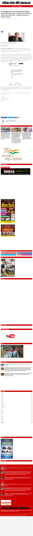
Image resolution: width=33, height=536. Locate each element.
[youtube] (8, 253)
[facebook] (24, 253)
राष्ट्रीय (4, 8)
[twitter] (8, 254)
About (27, 513)
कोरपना (16, 396)
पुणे (16, 414)
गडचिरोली (16, 397)
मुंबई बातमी (16, 421)
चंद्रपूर (16, 400)
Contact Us (30, 513)
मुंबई (16, 419)
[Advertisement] (16, 25)
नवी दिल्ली (16, 405)
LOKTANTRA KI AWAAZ (16, 6)
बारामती (16, 416)
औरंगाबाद (16, 393)
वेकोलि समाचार (16, 422)
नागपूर (16, 410)
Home (2, 8)
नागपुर (16, 408)
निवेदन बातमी (16, 411)
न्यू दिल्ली (16, 413)
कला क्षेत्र (16, 394)
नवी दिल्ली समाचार (16, 407)
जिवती (16, 402)
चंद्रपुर (16, 399)
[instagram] (24, 254)
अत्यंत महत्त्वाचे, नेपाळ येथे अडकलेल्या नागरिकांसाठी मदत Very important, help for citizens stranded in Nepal (18, 364)
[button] (2, 32)
